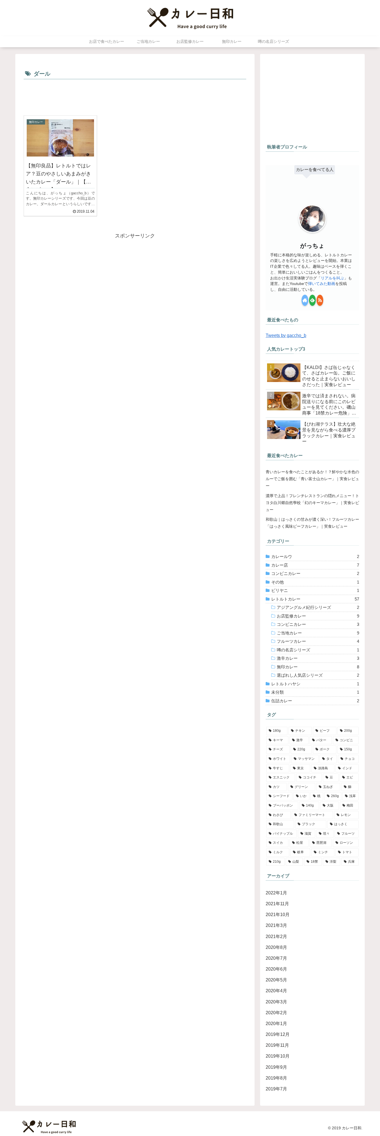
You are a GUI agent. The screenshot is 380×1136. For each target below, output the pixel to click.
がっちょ (312, 245)
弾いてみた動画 (321, 283)
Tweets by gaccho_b (286, 335)
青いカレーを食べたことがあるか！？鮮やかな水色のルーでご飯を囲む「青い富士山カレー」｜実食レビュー (312, 479)
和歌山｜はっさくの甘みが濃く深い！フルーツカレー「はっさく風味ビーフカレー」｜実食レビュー (312, 523)
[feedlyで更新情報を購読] (312, 300)
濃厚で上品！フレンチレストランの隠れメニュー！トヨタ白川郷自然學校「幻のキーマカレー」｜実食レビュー (312, 502)
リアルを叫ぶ (332, 278)
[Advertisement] (135, 96)
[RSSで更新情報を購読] (320, 300)
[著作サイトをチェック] (305, 300)
